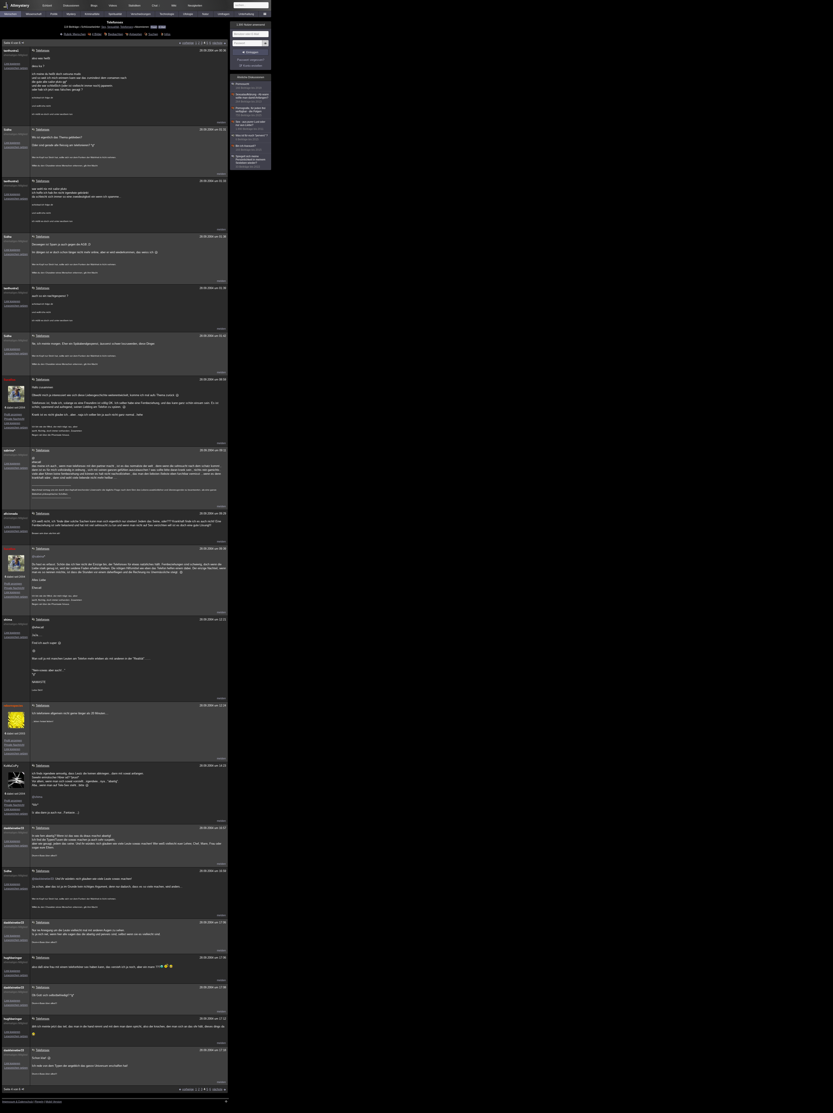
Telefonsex (126, 26)
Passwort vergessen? (250, 59)
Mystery (71, 14)
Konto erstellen (252, 65)
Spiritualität (115, 14)
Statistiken (134, 5)
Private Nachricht (14, 418)
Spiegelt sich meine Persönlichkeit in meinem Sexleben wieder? (250, 161)
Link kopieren (12, 63)
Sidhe (7, 129)
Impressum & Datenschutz (17, 1101)
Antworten (135, 34)
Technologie (167, 14)
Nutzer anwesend (250, 24)
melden (221, 122)
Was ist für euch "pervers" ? (252, 137)
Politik (53, 14)
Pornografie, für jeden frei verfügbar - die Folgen (251, 112)
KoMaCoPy (11, 765)
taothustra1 (11, 50)
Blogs (94, 5)
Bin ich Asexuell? (249, 147)
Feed (153, 27)
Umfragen (224, 14)
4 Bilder (97, 34)
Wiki (173, 5)
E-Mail (162, 27)
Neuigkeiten (195, 5)
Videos (113, 5)
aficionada (11, 513)
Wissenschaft (33, 14)
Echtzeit (47, 5)
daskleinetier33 (14, 828)
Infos (167, 34)
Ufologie (188, 14)
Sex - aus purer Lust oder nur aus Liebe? (250, 125)
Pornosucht (249, 86)
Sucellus (9, 379)
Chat (156, 5)
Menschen (10, 14)
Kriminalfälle (92, 14)
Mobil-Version (54, 1101)
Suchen (153, 34)
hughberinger (13, 957)
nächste (217, 43)
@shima (37, 797)
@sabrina (38, 556)
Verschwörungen (141, 14)
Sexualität (113, 26)
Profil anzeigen (13, 414)
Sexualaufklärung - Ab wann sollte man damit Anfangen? (252, 98)
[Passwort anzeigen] (265, 45)
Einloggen (252, 52)
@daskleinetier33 (43, 878)
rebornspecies (13, 705)
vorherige (188, 43)
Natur (205, 14)
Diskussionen (71, 5)
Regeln (39, 1101)
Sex (103, 26)
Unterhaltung (246, 14)
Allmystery (19, 5)
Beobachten (115, 34)
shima (8, 619)
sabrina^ (9, 450)
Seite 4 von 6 (12, 43)
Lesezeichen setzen (16, 68)
